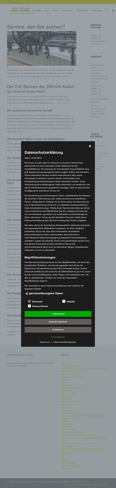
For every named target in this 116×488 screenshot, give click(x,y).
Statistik (71, 302)
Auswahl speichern (58, 322)
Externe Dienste (40, 306)
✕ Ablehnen (58, 329)
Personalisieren (58, 337)
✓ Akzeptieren (58, 314)
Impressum (45, 342)
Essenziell (37, 302)
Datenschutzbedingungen (64, 342)
